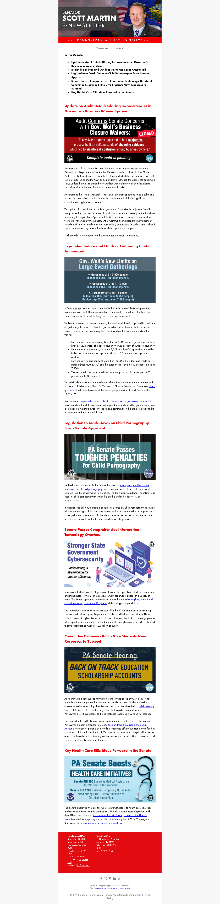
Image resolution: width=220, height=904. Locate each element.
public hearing (146, 706)
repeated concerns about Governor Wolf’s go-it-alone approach (115, 401)
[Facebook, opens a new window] (101, 880)
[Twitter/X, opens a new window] (106, 880)
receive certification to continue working (101, 823)
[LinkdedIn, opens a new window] (115, 880)
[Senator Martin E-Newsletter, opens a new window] (110, 21)
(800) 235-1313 (83, 865)
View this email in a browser (108, 48)
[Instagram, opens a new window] (110, 880)
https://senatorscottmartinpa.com (123, 895)
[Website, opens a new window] (119, 880)
